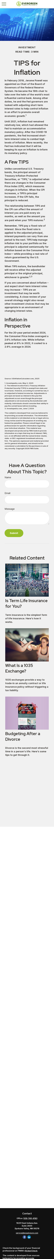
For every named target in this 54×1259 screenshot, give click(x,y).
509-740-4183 (30, 1218)
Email (7, 493)
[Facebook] (24, 1237)
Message (10, 509)
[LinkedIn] (29, 1237)
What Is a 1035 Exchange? (19, 668)
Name (8, 477)
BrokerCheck (31, 1251)
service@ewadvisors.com (27, 1233)
